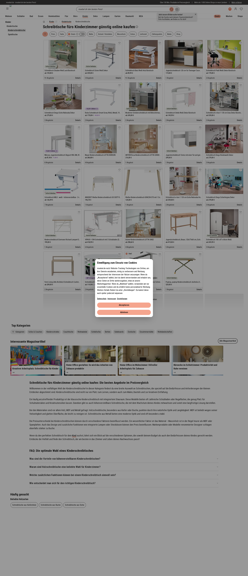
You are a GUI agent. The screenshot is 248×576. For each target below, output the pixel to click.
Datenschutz (101, 299)
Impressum (111, 299)
